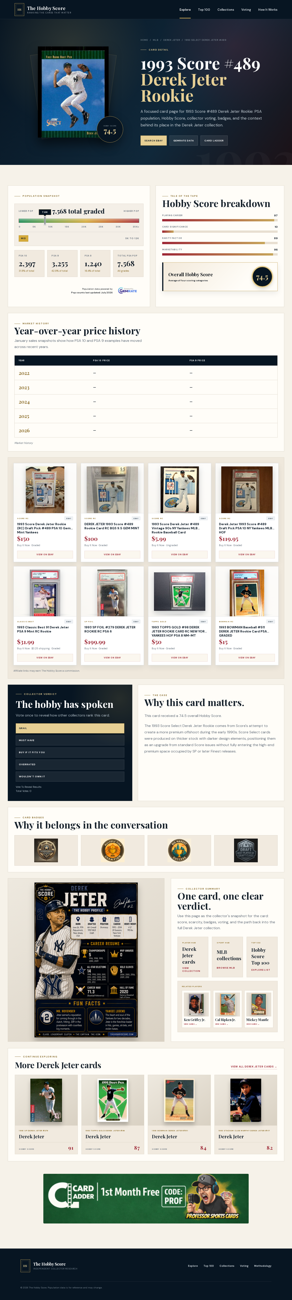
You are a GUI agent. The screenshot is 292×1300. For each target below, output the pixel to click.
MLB (156, 39)
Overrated (27, 764)
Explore (185, 10)
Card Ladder (214, 140)
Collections (225, 10)
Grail (23, 728)
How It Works (267, 10)
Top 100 (204, 10)
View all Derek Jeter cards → (254, 1066)
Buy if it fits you (32, 752)
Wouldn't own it (32, 776)
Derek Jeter (171, 39)
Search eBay (153, 140)
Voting (246, 10)
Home (144, 39)
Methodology (262, 1265)
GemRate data (183, 140)
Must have (26, 740)
